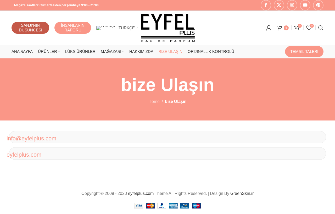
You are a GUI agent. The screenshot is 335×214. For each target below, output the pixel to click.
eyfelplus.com (24, 154)
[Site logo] (167, 27)
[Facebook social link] (266, 5)
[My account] (269, 28)
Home (154, 101)
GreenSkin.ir (242, 193)
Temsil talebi (304, 51)
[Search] (321, 28)
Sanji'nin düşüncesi (30, 27)
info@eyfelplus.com (31, 138)
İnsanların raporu (73, 27)
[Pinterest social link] (318, 5)
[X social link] (279, 5)
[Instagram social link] (292, 5)
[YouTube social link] (305, 5)
